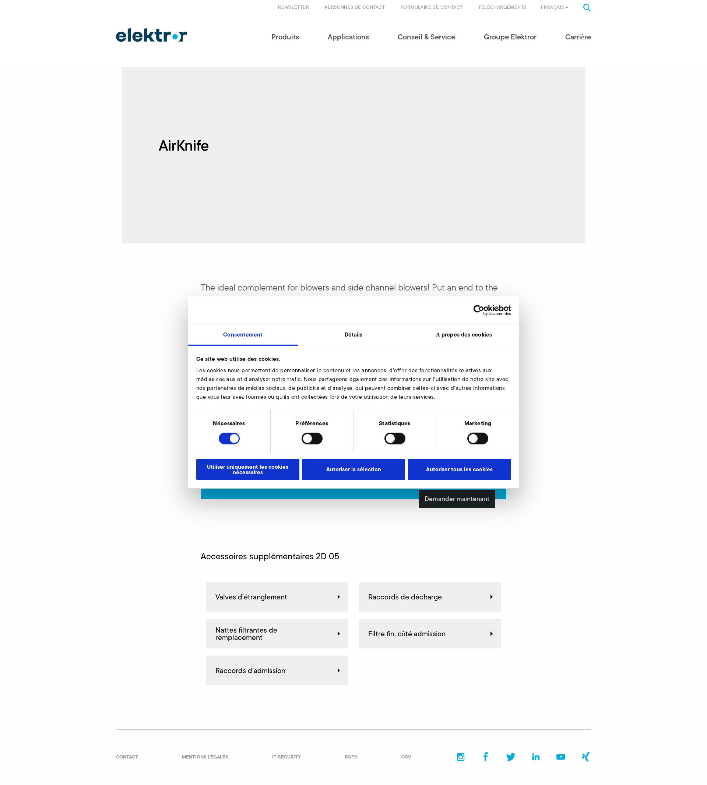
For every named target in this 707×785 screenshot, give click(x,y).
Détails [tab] (354, 334)
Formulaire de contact (431, 7)
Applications (348, 36)
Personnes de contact (355, 7)
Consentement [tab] (243, 334)
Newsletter (293, 7)
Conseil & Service (426, 36)
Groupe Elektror (510, 36)
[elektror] (151, 35)
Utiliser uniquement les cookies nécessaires (247, 469)
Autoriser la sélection (353, 469)
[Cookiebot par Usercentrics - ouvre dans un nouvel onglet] (479, 310)
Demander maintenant (457, 499)
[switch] (312, 438)
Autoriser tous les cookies (459, 469)
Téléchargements (502, 7)
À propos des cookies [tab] (464, 334)
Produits (285, 36)
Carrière (578, 36)
